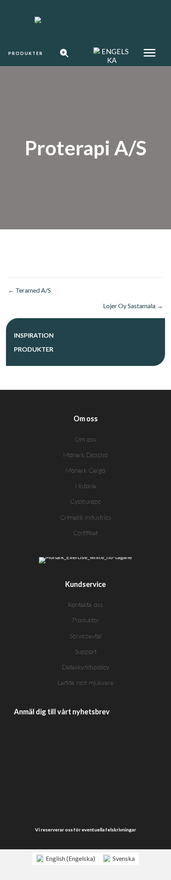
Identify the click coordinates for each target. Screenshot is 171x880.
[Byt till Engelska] (111, 56)
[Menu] (149, 53)
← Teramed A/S (29, 290)
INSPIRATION (34, 335)
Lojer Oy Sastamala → (133, 305)
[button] (25, 53)
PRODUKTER (33, 349)
